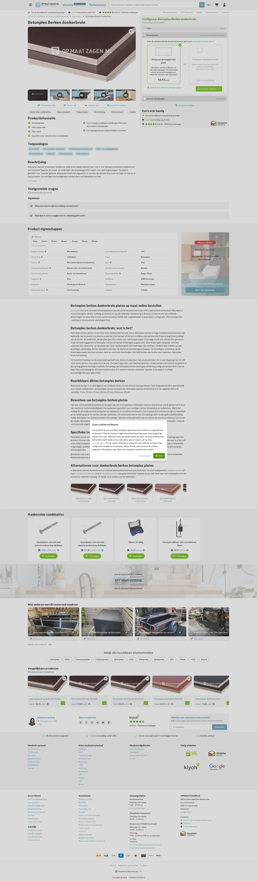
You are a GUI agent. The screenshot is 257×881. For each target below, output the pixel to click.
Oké (160, 456)
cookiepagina (98, 443)
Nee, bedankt (145, 455)
